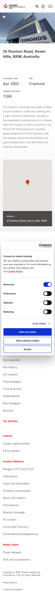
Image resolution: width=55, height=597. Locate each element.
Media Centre (10, 545)
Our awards (10, 374)
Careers (7, 436)
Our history (10, 367)
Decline (27, 349)
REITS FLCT (4, 16)
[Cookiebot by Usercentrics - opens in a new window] (39, 246)
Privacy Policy (10, 583)
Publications (11, 505)
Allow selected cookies (27, 340)
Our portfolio (10, 421)
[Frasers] (12, 6)
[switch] (47, 293)
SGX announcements (16, 559)
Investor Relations (13, 462)
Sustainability (11, 396)
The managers (12, 382)
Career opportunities (16, 443)
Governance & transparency (20, 534)
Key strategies (12, 403)
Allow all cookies (27, 332)
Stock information (14, 498)
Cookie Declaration (12, 590)
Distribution (10, 476)
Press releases (12, 552)
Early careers (11, 451)
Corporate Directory (16, 527)
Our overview (11, 360)
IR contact (9, 519)
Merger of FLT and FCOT (18, 469)
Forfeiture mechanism (17, 491)
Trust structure (12, 389)
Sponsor (8, 410)
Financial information (16, 483)
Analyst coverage (14, 512)
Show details (39, 323)
